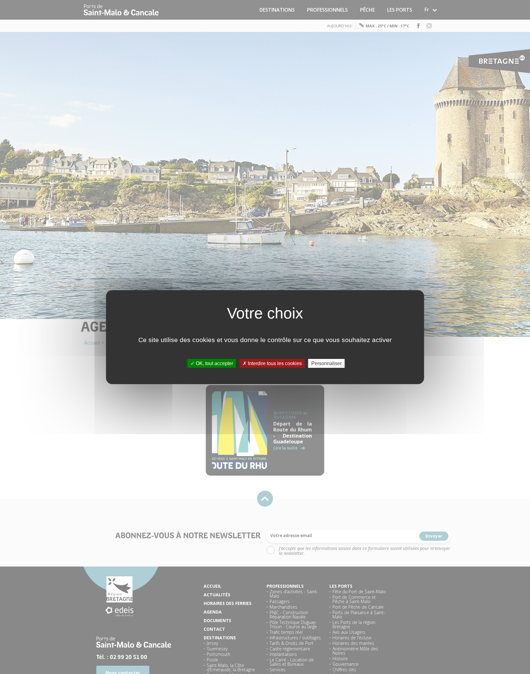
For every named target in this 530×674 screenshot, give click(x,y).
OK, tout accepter (213, 363)
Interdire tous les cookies (274, 363)
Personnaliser (326, 363)
